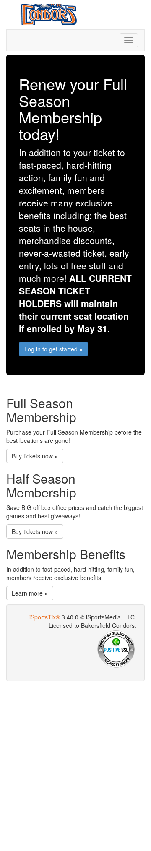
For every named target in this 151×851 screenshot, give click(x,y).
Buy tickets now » (35, 456)
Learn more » (30, 593)
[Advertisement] (75, 765)
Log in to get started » (53, 349)
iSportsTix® (44, 617)
